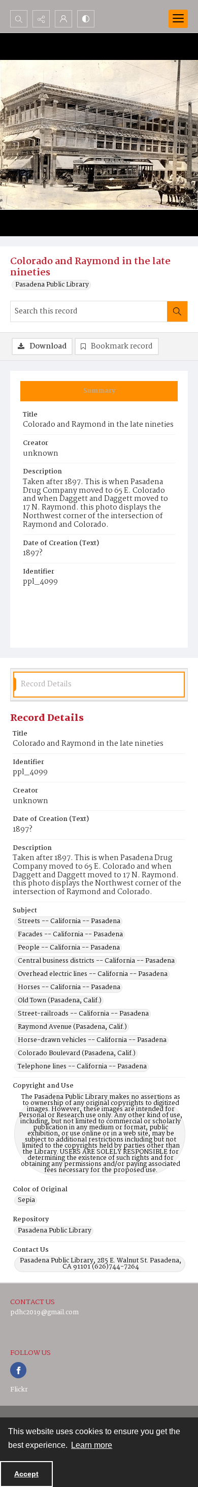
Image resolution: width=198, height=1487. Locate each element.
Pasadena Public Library (52, 285)
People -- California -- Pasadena (69, 948)
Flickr (19, 1389)
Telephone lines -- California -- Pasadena (82, 1067)
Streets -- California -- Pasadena (69, 921)
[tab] (99, 391)
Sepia (26, 1200)
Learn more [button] (91, 1445)
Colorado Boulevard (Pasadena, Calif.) (77, 1054)
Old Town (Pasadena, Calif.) (60, 1001)
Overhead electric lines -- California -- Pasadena (93, 974)
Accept (26, 1474)
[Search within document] (177, 311)
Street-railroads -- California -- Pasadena (83, 1014)
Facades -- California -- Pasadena (70, 935)
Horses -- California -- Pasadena (69, 988)
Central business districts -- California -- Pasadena (96, 961)
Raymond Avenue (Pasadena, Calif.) (72, 1027)
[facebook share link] (18, 1370)
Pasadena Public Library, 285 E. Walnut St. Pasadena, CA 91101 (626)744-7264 (100, 1264)
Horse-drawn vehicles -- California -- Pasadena (92, 1040)
